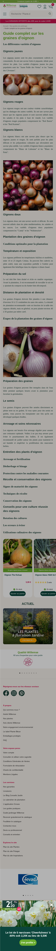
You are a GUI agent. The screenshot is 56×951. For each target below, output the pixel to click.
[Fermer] (51, 905)
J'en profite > (28, 942)
